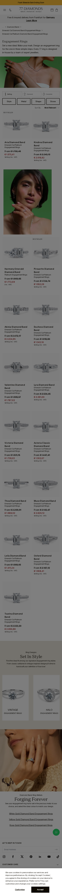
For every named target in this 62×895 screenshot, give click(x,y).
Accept (40, 890)
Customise (20, 890)
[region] (31, 881)
